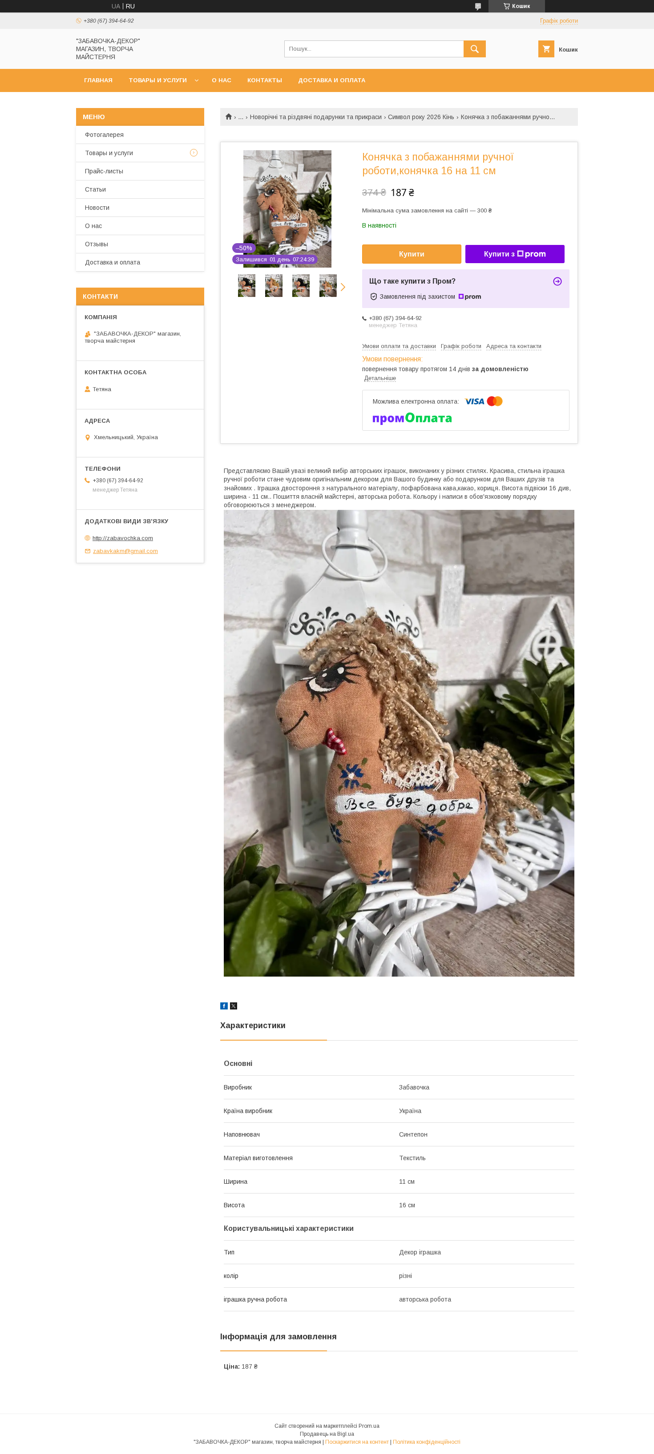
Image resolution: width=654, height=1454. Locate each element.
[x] (233, 1007)
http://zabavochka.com (123, 538)
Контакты (264, 80)
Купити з (499, 254)
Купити (411, 254)
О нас (221, 80)
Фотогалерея (104, 134)
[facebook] (224, 1007)
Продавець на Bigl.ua (327, 1434)
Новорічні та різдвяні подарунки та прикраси (316, 116)
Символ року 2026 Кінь (421, 116)
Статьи (95, 189)
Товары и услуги (158, 80)
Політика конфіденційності (426, 1442)
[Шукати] (475, 48)
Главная (98, 80)
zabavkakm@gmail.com (125, 551)
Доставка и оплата (331, 80)
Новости (97, 207)
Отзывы (96, 244)
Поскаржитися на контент (357, 1442)
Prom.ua (369, 1426)
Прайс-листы (104, 171)
